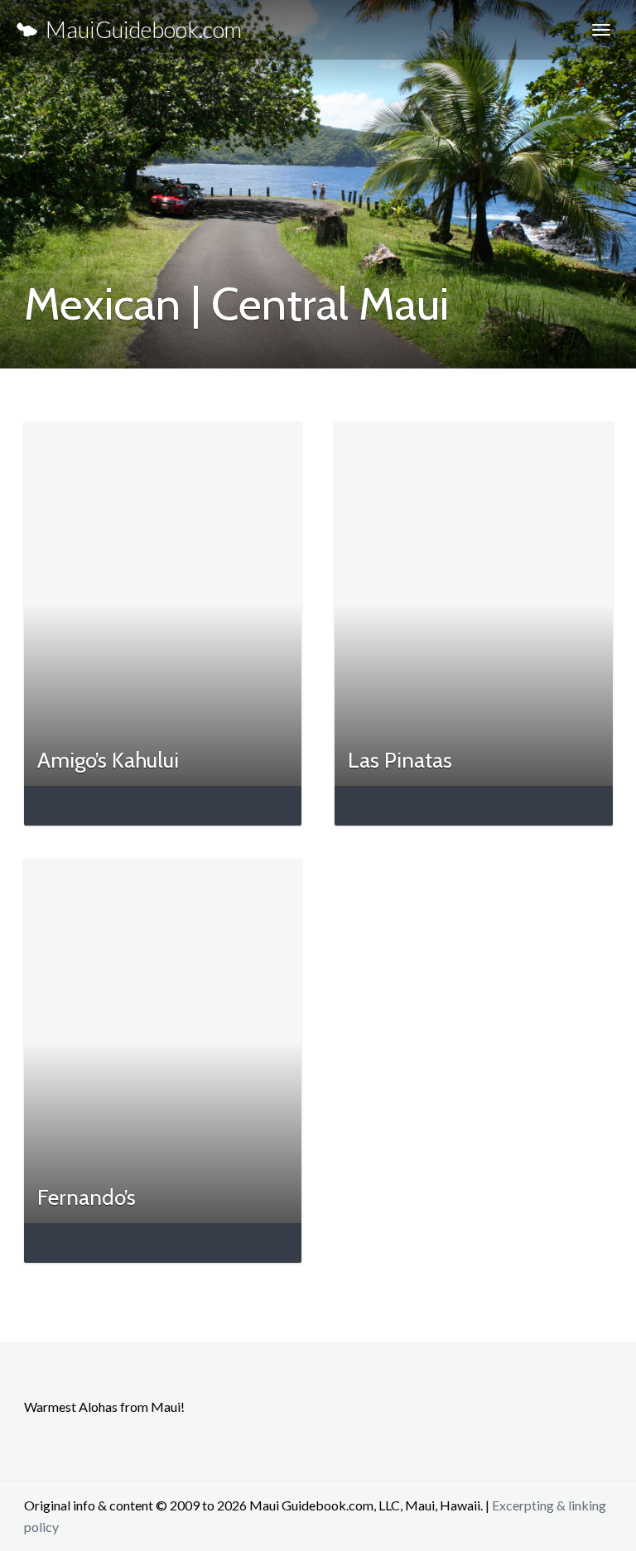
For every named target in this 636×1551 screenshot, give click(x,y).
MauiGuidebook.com (139, 29)
